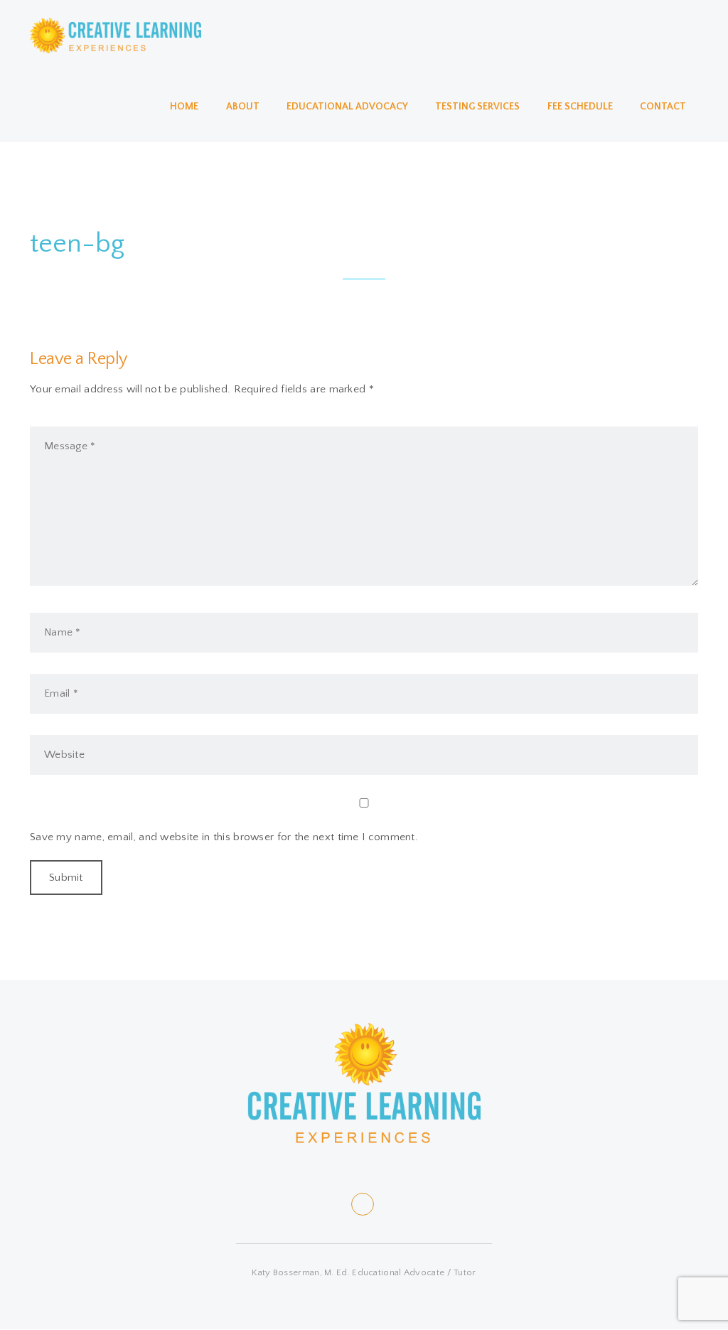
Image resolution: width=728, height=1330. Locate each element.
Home (184, 106)
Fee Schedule (580, 106)
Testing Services (477, 106)
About (242, 106)
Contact (663, 106)
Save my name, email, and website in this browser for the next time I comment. (224, 837)
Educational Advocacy (347, 106)
